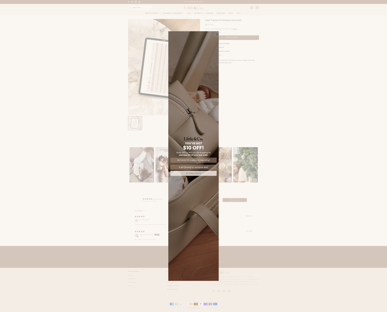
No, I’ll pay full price (193, 173)
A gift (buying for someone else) (193, 167)
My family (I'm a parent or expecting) (193, 160)
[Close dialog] (217, 34)
